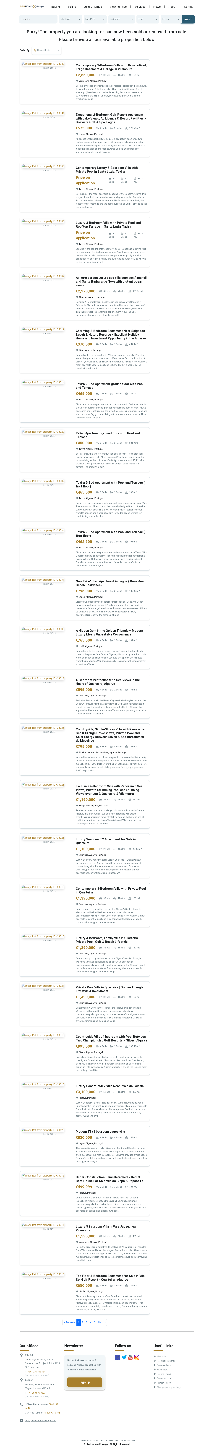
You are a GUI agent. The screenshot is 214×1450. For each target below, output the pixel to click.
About (172, 6)
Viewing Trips (118, 6)
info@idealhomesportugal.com (40, 1420)
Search (187, 19)
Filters (165, 19)
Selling (72, 6)
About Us (161, 1356)
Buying (55, 6)
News (157, 6)
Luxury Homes (93, 6)
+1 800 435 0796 (52, 1412)
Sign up (84, 1382)
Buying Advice (164, 1365)
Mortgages (162, 1369)
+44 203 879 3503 (36, 1393)
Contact (189, 6)
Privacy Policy (164, 1383)
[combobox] (70, 19)
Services (140, 6)
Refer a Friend (164, 1374)
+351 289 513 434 (36, 1371)
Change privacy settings (169, 1387)
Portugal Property (166, 1361)
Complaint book (165, 1378)
